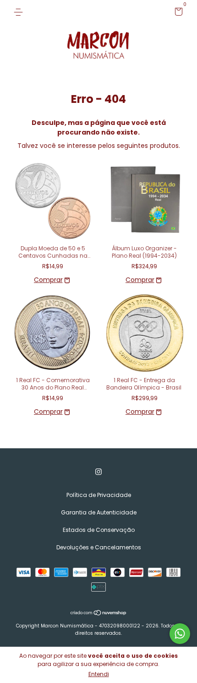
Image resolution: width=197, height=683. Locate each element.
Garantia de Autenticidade (99, 512)
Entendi (98, 674)
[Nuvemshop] (98, 613)
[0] (177, 13)
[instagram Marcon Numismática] (98, 472)
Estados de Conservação (99, 530)
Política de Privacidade (98, 495)
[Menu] (20, 11)
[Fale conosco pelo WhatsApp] (180, 633)
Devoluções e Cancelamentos (98, 547)
